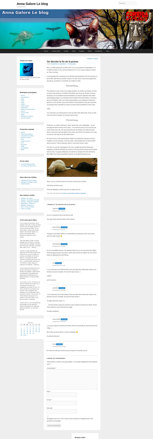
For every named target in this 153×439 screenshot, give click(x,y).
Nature (22, 114)
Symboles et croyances (27, 116)
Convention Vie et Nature (27, 136)
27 (21, 333)
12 (39, 328)
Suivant (96, 58)
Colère (22, 102)
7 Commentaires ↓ (72, 64)
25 (36, 331)
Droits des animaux (26, 137)
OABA (22, 146)
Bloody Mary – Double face (28, 203)
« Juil (21, 335)
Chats (73, 51)
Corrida (66, 51)
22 (27, 331)
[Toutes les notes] (26, 76)
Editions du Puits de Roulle (28, 109)
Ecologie (81, 51)
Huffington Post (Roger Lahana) (29, 182)
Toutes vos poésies (26, 208)
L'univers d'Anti (25, 112)
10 (33, 328)
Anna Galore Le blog (32, 4)
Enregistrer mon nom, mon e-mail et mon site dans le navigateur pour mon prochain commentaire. (70, 420)
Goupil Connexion (25, 141)
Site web (49, 408)
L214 (22, 142)
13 (21, 330)
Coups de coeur (25, 106)
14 (24, 330)
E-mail (49, 400)
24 (33, 331)
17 (33, 330)
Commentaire (51, 368)
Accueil (46, 51)
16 (30, 330)
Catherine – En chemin (27, 198)
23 (30, 331)
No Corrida (23, 144)
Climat (89, 51)
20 (21, 331)
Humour (23, 111)
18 (36, 330)
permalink (83, 193)
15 (27, 330)
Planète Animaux (25, 183)
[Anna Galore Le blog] (76, 29)
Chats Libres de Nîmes (27, 134)
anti (54, 263)
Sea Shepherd (24, 148)
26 (39, 331)
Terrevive (55, 208)
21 (24, 331)
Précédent (89, 58)
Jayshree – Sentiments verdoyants (30, 201)
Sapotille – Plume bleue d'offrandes (30, 200)
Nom (49, 391)
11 (36, 328)
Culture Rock (24, 107)
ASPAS (23, 132)
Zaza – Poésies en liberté (27, 207)
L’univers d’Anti (56, 51)
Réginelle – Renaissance (27, 205)
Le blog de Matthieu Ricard (28, 164)
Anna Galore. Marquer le (74, 193)
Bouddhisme (98, 51)
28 (24, 333)
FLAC (22, 139)
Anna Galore (63, 64)
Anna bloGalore (25, 97)
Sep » (25, 335)
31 (33, 333)
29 (27, 333)
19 (39, 330)
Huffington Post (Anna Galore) (28, 180)
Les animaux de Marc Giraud (28, 166)
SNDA (22, 149)
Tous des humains (25, 118)
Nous (107, 51)
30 (30, 333)
